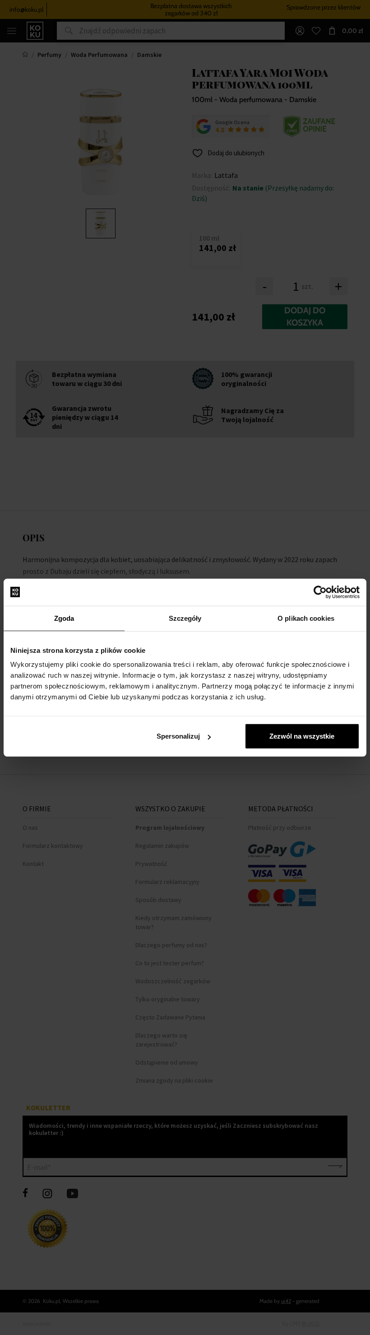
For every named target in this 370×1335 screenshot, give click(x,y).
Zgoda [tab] (64, 618)
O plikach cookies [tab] (306, 618)
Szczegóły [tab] (185, 618)
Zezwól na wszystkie (301, 736)
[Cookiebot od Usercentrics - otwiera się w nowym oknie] (320, 592)
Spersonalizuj (178, 736)
